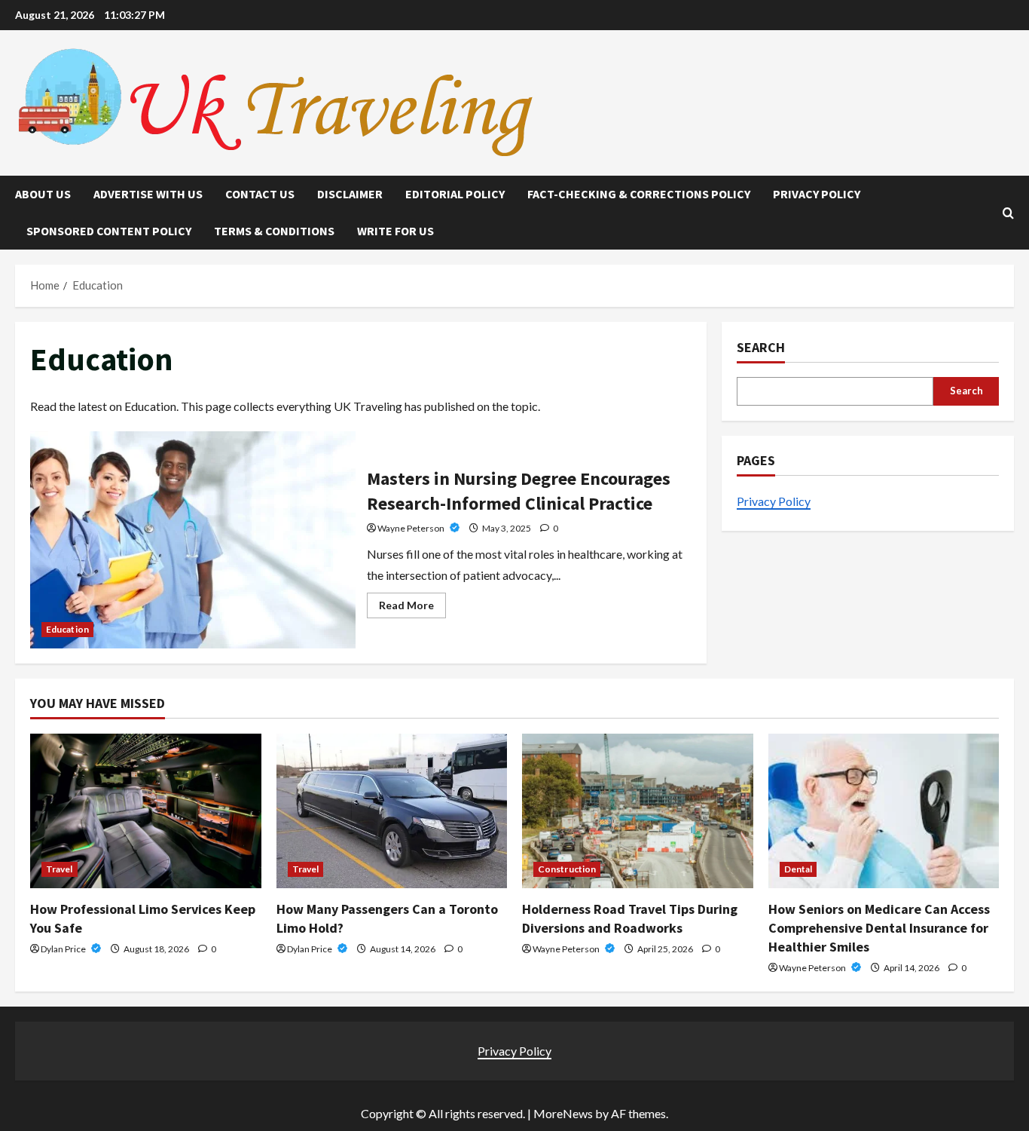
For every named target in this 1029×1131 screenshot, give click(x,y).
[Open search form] (1008, 213)
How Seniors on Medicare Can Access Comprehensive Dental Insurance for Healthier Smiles (879, 927)
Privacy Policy (816, 193)
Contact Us (260, 193)
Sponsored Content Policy (108, 230)
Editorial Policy (455, 193)
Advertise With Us (148, 193)
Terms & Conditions (274, 230)
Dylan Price (64, 949)
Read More (412, 608)
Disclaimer (350, 193)
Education (67, 629)
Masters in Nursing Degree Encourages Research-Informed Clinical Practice (193, 539)
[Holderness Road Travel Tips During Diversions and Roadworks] (637, 810)
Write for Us (395, 230)
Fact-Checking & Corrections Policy (638, 193)
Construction (567, 869)
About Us (43, 193)
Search (761, 347)
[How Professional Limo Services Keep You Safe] (145, 810)
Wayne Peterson (411, 528)
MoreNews (563, 1113)
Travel (59, 869)
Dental (798, 869)
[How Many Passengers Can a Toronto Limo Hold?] (392, 810)
